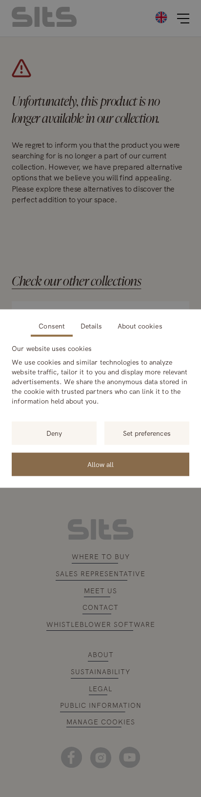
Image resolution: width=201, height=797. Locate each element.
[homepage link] (44, 24)
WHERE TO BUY (101, 556)
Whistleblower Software (100, 624)
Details (91, 326)
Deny (54, 433)
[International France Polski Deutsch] (130, 16)
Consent (51, 326)
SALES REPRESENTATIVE (100, 573)
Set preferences (147, 433)
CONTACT (100, 607)
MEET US (100, 590)
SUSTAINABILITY (100, 671)
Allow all (100, 464)
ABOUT (101, 654)
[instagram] (100, 757)
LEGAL (100, 688)
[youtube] (129, 757)
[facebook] (71, 757)
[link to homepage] (101, 537)
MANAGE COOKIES (100, 722)
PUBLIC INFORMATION (100, 705)
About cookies (140, 326)
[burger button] (183, 18)
